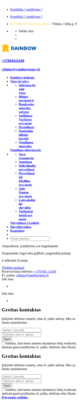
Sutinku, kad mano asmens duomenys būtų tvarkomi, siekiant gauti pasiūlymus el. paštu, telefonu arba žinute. (39, 345)
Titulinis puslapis (13, 267)
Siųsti (6, 339)
